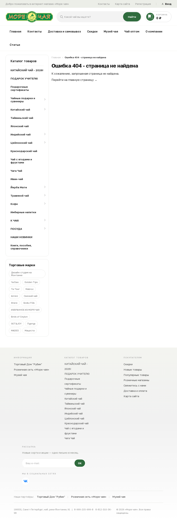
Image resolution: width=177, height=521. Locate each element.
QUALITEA (29, 302)
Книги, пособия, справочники (21, 247)
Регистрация (143, 3)
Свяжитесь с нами (135, 385)
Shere (14, 302)
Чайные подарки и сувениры (23, 100)
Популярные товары (136, 374)
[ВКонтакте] (25, 481)
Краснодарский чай (24, 151)
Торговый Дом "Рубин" (28, 364)
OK (80, 463)
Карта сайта (122, 3)
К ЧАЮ (15, 220)
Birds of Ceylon (19, 316)
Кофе (14, 203)
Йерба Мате (19, 187)
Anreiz (14, 296)
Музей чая (111, 31)
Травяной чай (20, 195)
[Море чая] (29, 17)
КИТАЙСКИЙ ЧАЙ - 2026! (27, 70)
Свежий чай (30, 296)
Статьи (15, 44)
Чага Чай (16, 170)
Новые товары (133, 369)
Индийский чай (21, 134)
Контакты (104, 3)
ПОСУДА (16, 228)
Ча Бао (15, 282)
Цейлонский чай (21, 142)
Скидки (92, 31)
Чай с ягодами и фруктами (21, 161)
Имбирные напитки (23, 212)
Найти (132, 16)
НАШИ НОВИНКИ (21, 237)
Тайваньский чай (22, 117)
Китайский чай (20, 109)
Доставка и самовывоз (64, 31)
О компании (154, 31)
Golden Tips (31, 282)
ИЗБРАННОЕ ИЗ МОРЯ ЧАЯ (25, 309)
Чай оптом (131, 31)
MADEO (15, 330)
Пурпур (31, 323)
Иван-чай (17, 179)
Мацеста (30, 330)
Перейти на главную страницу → (74, 80)
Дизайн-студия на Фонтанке (21, 274)
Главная (15, 31)
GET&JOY (16, 323)
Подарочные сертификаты (20, 88)
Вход (168, 3)
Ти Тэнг (15, 289)
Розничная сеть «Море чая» (31, 369)
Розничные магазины (136, 380)
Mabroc (30, 289)
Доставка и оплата (135, 390)
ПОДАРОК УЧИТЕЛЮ (24, 78)
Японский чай (20, 126)
